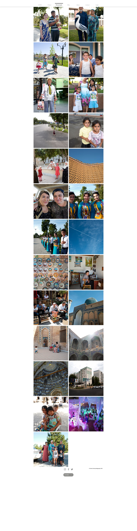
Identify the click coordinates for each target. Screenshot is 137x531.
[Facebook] (68, 469)
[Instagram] (65, 469)
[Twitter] (72, 469)
